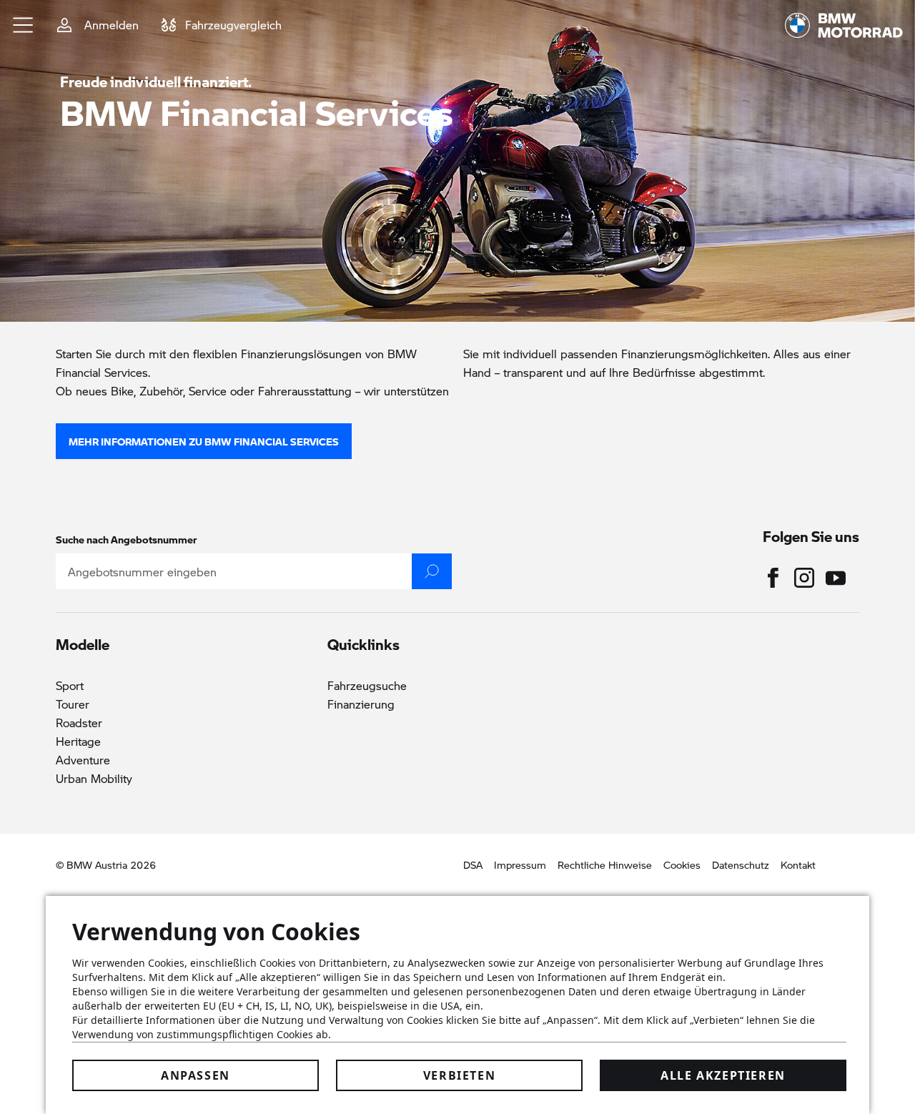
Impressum (520, 864)
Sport (70, 685)
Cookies (682, 864)
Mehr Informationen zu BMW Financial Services (204, 441)
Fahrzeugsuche (367, 685)
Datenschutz (740, 864)
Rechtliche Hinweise (605, 864)
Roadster (79, 722)
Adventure (83, 759)
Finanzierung (361, 704)
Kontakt (798, 864)
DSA (473, 864)
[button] (23, 25)
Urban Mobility (94, 778)
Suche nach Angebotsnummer (126, 539)
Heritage (78, 741)
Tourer (72, 704)
